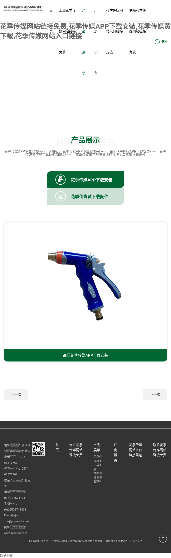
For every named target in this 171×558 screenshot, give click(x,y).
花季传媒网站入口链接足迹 (114, 31)
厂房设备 (96, 42)
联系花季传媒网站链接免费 (137, 31)
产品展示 (84, 42)
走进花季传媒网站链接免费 (67, 31)
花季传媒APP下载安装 (97, 463)
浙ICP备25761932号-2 (129, 541)
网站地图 (6, 556)
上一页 (16, 394)
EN (164, 41)
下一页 (155, 394)
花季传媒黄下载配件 (97, 477)
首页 (51, 21)
